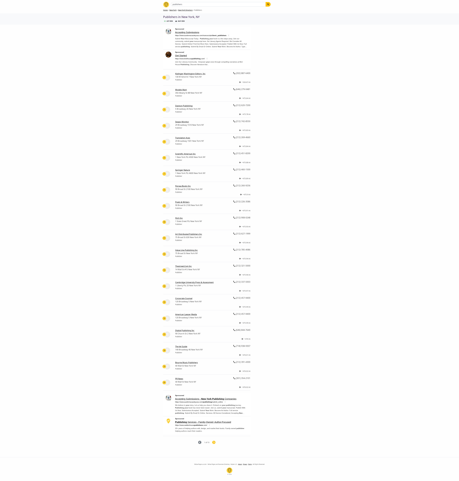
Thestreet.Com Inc (183, 266)
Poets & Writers (182, 202)
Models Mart (181, 89)
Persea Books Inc (183, 186)
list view (170, 21)
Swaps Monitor (182, 121)
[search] (268, 4)
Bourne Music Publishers (186, 362)
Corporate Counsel (183, 298)
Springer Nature (182, 170)
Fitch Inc (179, 218)
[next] (216, 442)
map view (181, 21)
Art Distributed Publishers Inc (188, 234)
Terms (250, 464)
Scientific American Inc (185, 154)
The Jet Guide (181, 346)
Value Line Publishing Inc (186, 250)
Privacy (245, 464)
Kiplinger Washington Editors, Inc (190, 73)
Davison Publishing (184, 105)
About (240, 464)
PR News (179, 378)
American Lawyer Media (186, 314)
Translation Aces (182, 138)
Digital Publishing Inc (184, 330)
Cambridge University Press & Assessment (194, 282)
